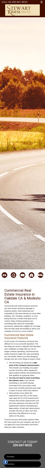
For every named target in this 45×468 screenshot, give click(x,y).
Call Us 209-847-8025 (14, 2)
